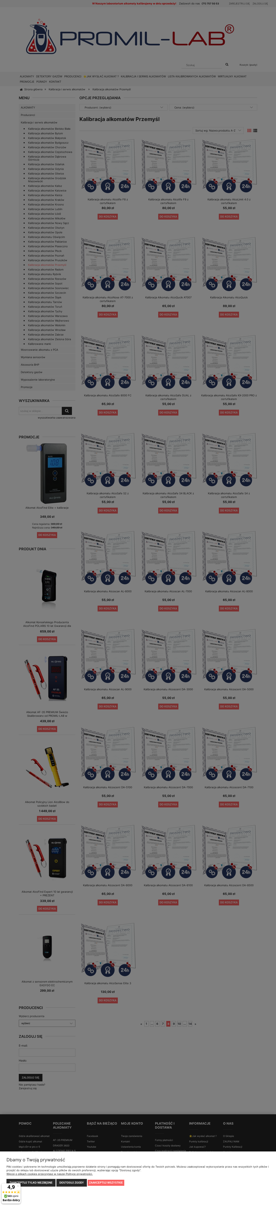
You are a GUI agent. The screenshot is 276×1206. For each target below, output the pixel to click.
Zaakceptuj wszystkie (106, 1182)
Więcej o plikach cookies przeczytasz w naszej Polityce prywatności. (49, 1173)
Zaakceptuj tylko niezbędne (31, 1182)
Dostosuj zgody (71, 1182)
